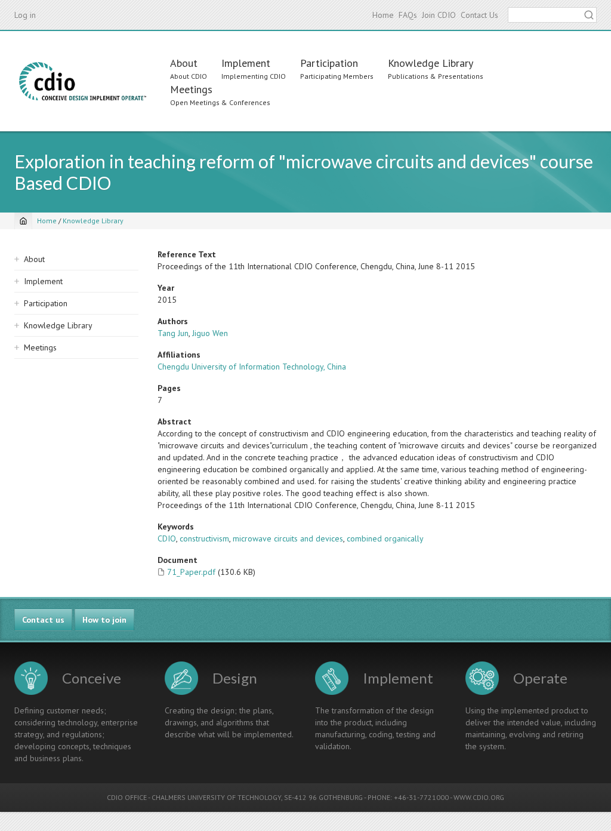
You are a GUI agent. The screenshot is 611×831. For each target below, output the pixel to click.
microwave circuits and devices (288, 538)
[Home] (82, 81)
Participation (329, 63)
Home (383, 15)
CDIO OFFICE (127, 797)
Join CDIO (439, 15)
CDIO (167, 538)
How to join (104, 619)
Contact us (43, 619)
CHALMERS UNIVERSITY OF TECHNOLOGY (216, 797)
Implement (245, 63)
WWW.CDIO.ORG (478, 797)
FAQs (408, 15)
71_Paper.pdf (191, 572)
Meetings (191, 89)
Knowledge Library (430, 63)
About (184, 63)
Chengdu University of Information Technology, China (252, 366)
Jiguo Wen (210, 333)
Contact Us (479, 15)
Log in (25, 15)
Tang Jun (173, 333)
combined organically (385, 538)
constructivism (204, 538)
